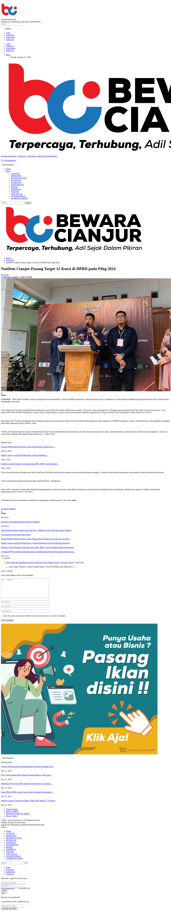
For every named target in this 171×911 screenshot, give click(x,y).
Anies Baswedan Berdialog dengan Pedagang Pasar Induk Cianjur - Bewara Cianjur (40, 562)
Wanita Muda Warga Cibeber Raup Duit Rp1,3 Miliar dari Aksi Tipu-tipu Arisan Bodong (36, 530)
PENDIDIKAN (17, 185)
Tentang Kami (11, 809)
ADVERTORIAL (18, 196)
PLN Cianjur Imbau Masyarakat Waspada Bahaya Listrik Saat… (26, 775)
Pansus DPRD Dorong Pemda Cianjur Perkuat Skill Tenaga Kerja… (28, 447)
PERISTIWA (16, 176)
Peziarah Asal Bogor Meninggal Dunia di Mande (20, 522)
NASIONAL (16, 182)
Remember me (24, 888)
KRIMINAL (16, 189)
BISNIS (14, 187)
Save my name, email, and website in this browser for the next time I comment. (35, 616)
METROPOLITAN (19, 178)
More (8, 55)
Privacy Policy (12, 816)
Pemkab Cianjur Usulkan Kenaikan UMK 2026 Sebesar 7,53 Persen (28, 801)
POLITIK (15, 191)
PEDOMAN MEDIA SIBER (17, 814)
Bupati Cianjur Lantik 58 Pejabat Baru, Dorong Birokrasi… (24, 455)
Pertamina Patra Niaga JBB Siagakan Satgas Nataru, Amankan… (27, 784)
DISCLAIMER (12, 811)
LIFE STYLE (16, 194)
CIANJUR (15, 173)
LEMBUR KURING (19, 198)
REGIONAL (16, 180)
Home (8, 28)
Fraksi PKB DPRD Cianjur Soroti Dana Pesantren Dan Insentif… (27, 792)
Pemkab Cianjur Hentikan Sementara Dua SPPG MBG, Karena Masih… (30, 464)
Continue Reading (8, 509)
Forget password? (8, 888)
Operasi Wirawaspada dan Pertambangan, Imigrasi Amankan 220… (27, 766)
